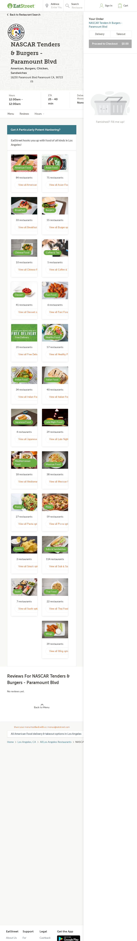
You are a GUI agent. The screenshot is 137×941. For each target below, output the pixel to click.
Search (75, 4)
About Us (11, 937)
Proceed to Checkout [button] (110, 43)
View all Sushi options (29, 608)
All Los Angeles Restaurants (56, 741)
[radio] (91, 32)
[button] (124, 5)
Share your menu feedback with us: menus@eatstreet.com (42, 727)
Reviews (24, 114)
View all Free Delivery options (33, 354)
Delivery (99, 34)
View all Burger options (61, 227)
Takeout (120, 34)
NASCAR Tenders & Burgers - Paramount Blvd (105, 25)
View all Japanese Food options (34, 439)
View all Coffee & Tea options (64, 269)
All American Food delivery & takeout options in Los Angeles (46, 733)
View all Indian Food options (32, 397)
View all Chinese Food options (34, 269)
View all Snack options (30, 566)
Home (10, 741)
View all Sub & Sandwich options (66, 566)
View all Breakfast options (31, 227)
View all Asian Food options (63, 185)
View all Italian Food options (63, 397)
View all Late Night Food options (66, 439)
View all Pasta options (29, 524)
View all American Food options (34, 185)
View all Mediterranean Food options (37, 481)
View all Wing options (60, 651)
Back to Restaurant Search (25, 14)
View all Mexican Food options (65, 481)
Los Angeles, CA (27, 741)
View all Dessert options (30, 312)
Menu (10, 114)
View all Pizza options (60, 524)
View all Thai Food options (63, 608)
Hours (38, 114)
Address (55, 4)
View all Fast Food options (63, 312)
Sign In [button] (108, 5)
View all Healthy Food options (64, 354)
